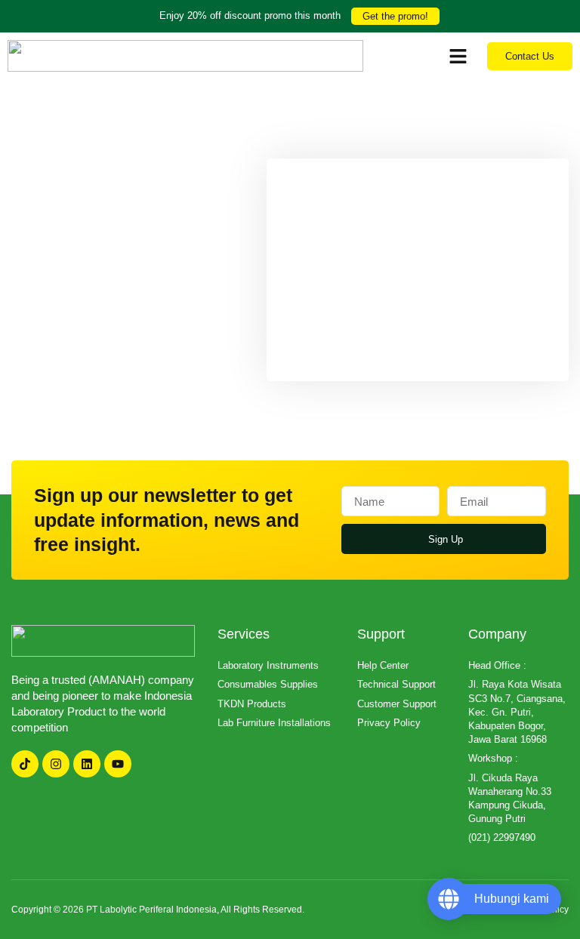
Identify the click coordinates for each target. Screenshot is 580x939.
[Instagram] (55, 763)
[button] (458, 56)
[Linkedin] (86, 763)
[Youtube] (117, 763)
